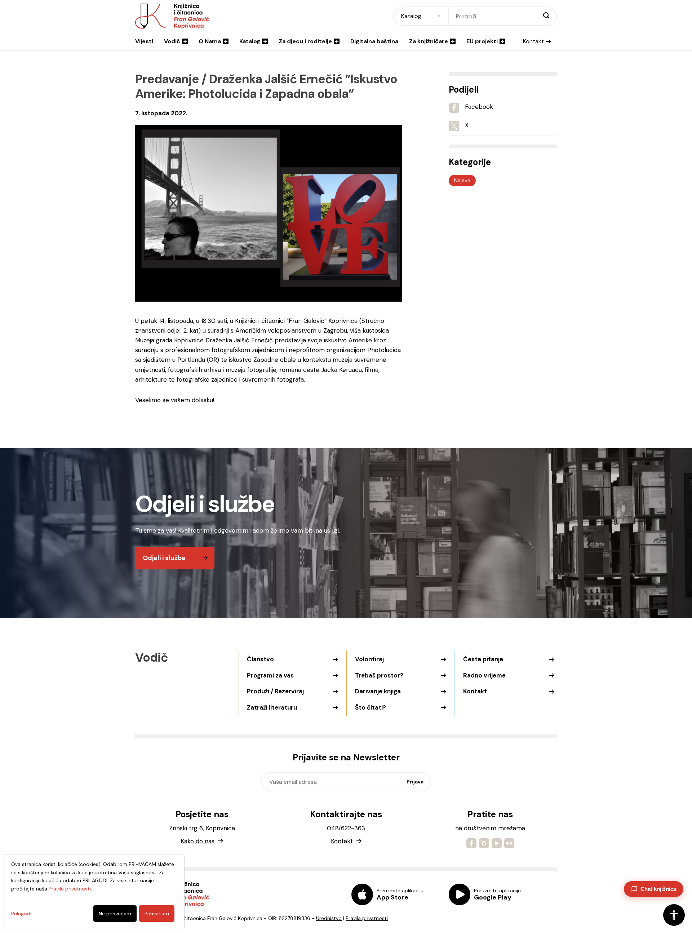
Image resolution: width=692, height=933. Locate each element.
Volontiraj (369, 659)
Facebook (479, 107)
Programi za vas (270, 675)
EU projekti (482, 41)
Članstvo (260, 659)
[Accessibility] (674, 915)
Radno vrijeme (484, 675)
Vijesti (144, 41)
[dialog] (94, 891)
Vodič (172, 41)
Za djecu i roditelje (305, 41)
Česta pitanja (483, 659)
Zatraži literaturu (272, 707)
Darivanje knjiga (378, 691)
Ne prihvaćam (115, 913)
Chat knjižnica (658, 889)
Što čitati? (370, 707)
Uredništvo (329, 918)
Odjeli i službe (164, 558)
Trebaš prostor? (379, 675)
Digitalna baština (374, 41)
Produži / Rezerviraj (275, 691)
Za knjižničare (428, 41)
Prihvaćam (157, 913)
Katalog (249, 41)
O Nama (210, 41)
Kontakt (533, 41)
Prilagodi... (23, 913)
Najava (462, 180)
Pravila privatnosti (367, 918)
